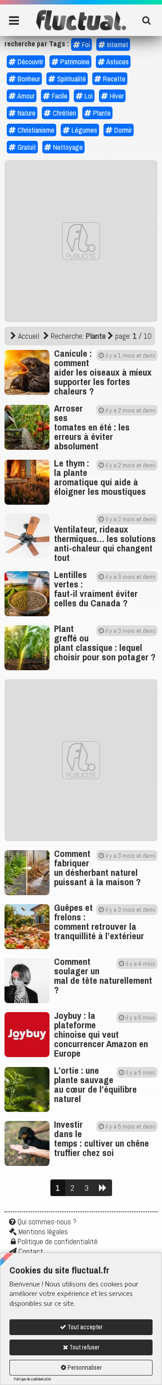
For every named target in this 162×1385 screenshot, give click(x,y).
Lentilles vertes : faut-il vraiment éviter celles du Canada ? (96, 589)
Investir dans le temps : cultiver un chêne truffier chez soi (101, 1138)
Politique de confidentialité (32, 1379)
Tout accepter (84, 1327)
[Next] (103, 1188)
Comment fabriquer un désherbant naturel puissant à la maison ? (97, 867)
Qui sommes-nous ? (47, 1222)
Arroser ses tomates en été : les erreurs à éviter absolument (92, 427)
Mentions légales (43, 1232)
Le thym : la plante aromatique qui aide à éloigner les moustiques (100, 477)
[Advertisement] (81, 241)
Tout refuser (83, 1347)
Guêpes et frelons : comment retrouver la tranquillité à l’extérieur (99, 921)
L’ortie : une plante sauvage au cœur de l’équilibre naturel (95, 1084)
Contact (30, 1251)
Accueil (27, 336)
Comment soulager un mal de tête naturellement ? (103, 975)
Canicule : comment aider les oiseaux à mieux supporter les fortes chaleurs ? (103, 372)
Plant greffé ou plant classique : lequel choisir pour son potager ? (105, 642)
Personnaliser (84, 1367)
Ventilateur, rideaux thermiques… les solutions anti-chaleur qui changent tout (105, 543)
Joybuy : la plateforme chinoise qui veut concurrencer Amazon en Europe (101, 1034)
